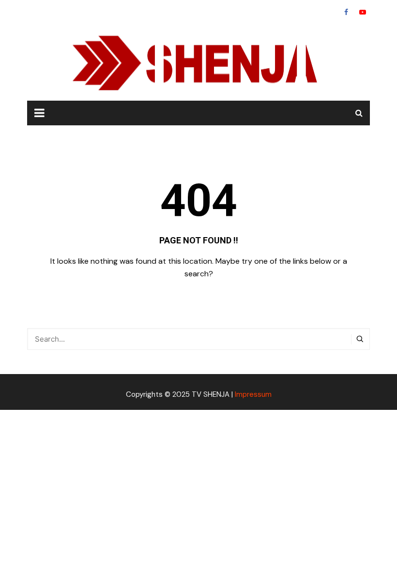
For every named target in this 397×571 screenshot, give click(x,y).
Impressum (253, 394)
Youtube (362, 12)
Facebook (346, 12)
